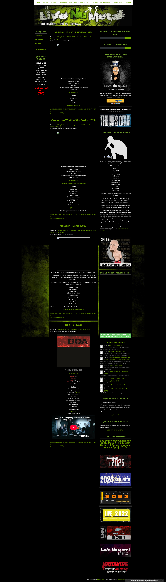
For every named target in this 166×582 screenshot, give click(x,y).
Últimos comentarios (115, 342)
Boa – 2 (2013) (73, 324)
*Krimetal (59, 230)
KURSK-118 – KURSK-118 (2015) (73, 32)
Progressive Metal (90, 230)
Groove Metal (88, 125)
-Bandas (38, 2)
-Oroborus (69, 125)
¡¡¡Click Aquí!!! (115, 415)
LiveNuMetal (100, 579)
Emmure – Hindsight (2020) (116, 351)
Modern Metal (72, 230)
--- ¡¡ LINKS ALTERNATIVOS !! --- (78, 2)
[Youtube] (70, 183)
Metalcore (86, 37)
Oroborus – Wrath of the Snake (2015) (73, 120)
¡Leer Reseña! (73, 92)
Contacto (128, 2)
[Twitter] (83, 183)
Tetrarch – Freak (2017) (115, 365)
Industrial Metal (78, 37)
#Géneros (45, 2)
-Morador (65, 230)
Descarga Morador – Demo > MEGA (73, 309)
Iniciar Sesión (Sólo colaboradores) (100, 2)
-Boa (68, 329)
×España (57, 39)
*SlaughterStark (61, 37)
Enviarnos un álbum (118, 2)
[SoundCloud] (77, 183)
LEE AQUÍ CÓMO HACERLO (115, 430)
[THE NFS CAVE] (115, 120)
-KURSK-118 (70, 37)
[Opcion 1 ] (70, 105)
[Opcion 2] (77, 105)
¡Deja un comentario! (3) (57, 446)
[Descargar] (73, 411)
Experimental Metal (78, 125)
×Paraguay (58, 126)
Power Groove (81, 230)
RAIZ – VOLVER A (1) (115, 345)
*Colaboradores (62, 2)
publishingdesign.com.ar (124, 579)
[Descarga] (73, 208)
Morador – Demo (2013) (73, 225)
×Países (53, 2)
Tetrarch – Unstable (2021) (118, 385)
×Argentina (61, 232)
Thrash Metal (54, 232)
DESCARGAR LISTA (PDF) (42, 91)
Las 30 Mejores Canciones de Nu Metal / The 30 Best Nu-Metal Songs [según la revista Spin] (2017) (115, 444)
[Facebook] (64, 183)
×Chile (88, 329)
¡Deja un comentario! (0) (57, 113)
